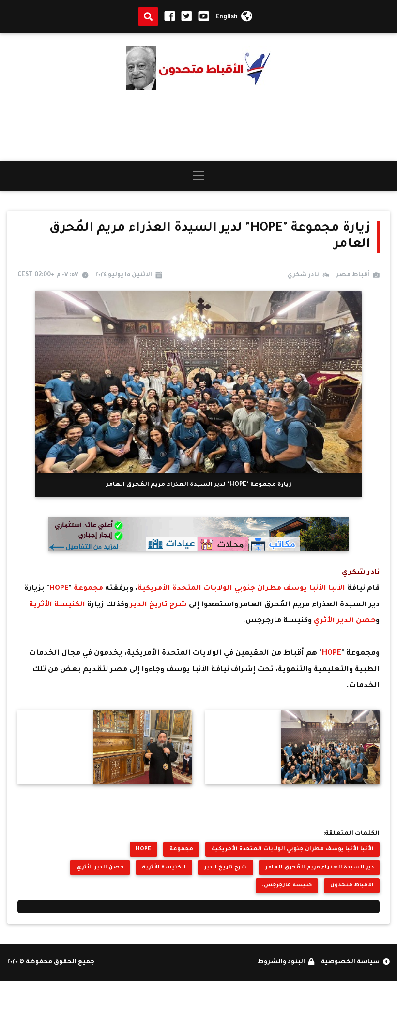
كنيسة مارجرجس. (287, 885)
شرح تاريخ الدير (157, 605)
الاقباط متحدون (352, 885)
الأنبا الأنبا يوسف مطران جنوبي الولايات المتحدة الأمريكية (242, 589)
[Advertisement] (198, 125)
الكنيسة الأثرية (57, 605)
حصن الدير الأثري (344, 621)
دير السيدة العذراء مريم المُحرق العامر (319, 867)
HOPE (59, 589)
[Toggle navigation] (198, 176)
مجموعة (88, 589)
